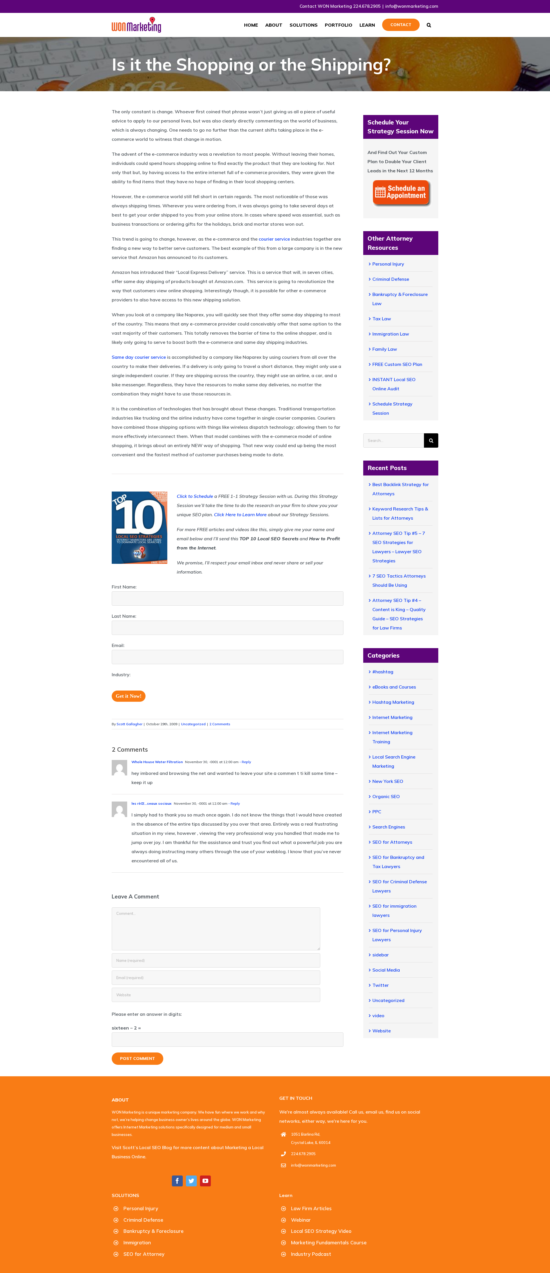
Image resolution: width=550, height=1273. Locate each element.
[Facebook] (177, 1180)
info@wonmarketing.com (411, 6)
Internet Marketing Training (392, 737)
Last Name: (124, 616)
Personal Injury (388, 264)
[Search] (429, 25)
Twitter (380, 985)
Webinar (301, 1220)
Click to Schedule (195, 496)
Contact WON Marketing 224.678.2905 (340, 6)
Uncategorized (193, 724)
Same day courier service (139, 357)
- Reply (245, 762)
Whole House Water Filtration (157, 762)
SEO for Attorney (143, 1254)
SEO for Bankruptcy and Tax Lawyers (398, 861)
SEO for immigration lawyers (394, 910)
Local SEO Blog (155, 1147)
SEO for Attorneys (392, 842)
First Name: (124, 587)
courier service (274, 239)
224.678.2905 (303, 1153)
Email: (118, 645)
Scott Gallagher (129, 724)
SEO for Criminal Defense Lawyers (399, 886)
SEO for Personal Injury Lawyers (397, 934)
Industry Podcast (311, 1254)
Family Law (384, 349)
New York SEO (387, 781)
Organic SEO (386, 796)
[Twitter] (191, 1180)
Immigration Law (390, 334)
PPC (376, 811)
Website (381, 1031)
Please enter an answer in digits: (147, 1014)
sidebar (380, 955)
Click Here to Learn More (240, 514)
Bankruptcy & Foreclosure (153, 1231)
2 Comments (219, 724)
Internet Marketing (392, 717)
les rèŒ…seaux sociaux (151, 803)
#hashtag (382, 671)
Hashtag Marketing (393, 702)
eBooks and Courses (394, 687)
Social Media (386, 970)
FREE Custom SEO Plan (397, 364)
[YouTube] (205, 1180)
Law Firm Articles (311, 1208)
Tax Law (381, 318)
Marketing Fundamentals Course (329, 1242)
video (378, 1015)
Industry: (121, 674)
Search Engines (388, 827)
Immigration (137, 1242)
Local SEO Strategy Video (321, 1231)
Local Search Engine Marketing (393, 761)
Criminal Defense (390, 279)
